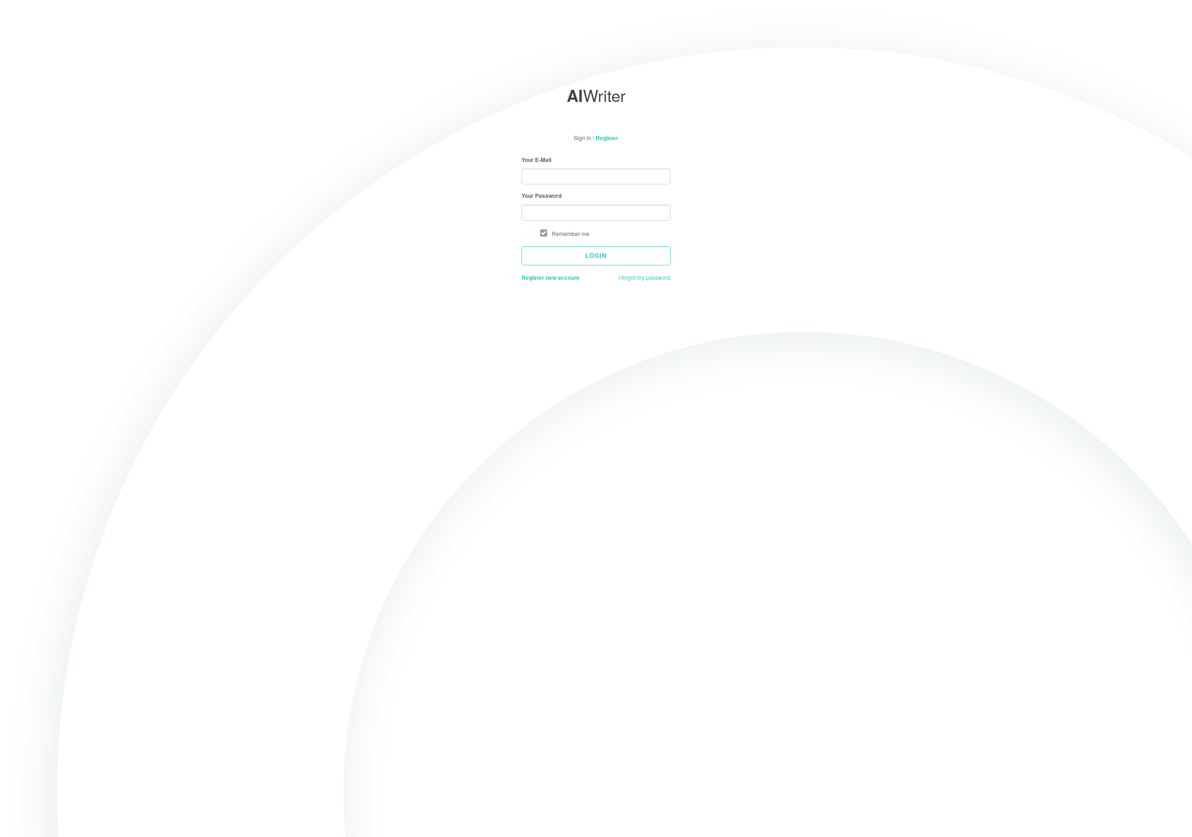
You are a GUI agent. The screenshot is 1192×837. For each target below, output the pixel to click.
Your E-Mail (536, 160)
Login (596, 255)
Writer (596, 95)
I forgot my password (644, 277)
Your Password (542, 196)
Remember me (570, 233)
